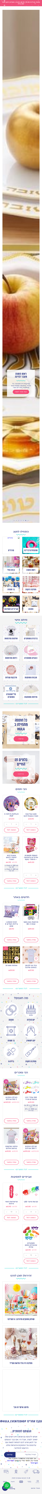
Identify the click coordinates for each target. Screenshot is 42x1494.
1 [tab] (28, 754)
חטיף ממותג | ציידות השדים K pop (11, 1158)
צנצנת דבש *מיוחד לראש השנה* (11, 1091)
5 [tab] (19, 754)
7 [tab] (14, 754)
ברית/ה (11, 1295)
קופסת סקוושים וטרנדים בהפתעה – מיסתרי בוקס (31, 1091)
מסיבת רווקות (30, 1295)
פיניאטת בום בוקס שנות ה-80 (31, 1157)
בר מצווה (11, 1274)
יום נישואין (30, 1274)
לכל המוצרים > (21, 937)
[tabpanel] (21, 383)
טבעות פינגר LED (31, 1436)
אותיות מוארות (11, 1199)
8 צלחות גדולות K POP (11, 1049)
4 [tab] (21, 754)
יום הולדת (31, 1254)
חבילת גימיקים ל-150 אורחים (11, 1332)
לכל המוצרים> (21, 1122)
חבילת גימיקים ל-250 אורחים (31, 1381)
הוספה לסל (31, 1064)
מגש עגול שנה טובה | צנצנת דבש (31, 1049)
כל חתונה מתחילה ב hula (21, 959)
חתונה (11, 1254)
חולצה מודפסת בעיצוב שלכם (11, 1381)
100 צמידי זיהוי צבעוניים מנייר (31, 1332)
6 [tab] (16, 754)
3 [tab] (23, 754)
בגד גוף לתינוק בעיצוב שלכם (31, 1200)
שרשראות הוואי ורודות (11, 1437)
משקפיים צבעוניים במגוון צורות (31, 1479)
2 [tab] (25, 754)
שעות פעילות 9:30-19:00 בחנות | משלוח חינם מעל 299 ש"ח (21, 3)
